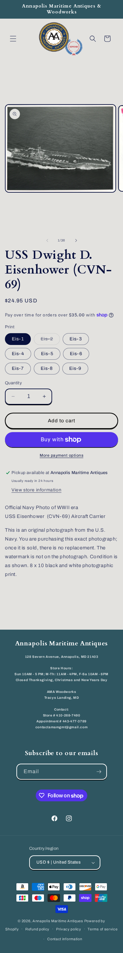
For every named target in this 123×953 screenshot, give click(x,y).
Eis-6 (76, 353)
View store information (36, 489)
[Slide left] (47, 240)
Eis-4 (18, 353)
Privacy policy (68, 929)
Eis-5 (47, 353)
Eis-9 (75, 368)
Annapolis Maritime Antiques (57, 921)
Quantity (13, 383)
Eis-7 (18, 368)
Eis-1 (18, 338)
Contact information (64, 939)
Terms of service (102, 929)
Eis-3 (76, 338)
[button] (13, 38)
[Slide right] (76, 240)
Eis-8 (47, 368)
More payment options (61, 455)
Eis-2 (50, 340)
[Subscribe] (99, 772)
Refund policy (37, 929)
